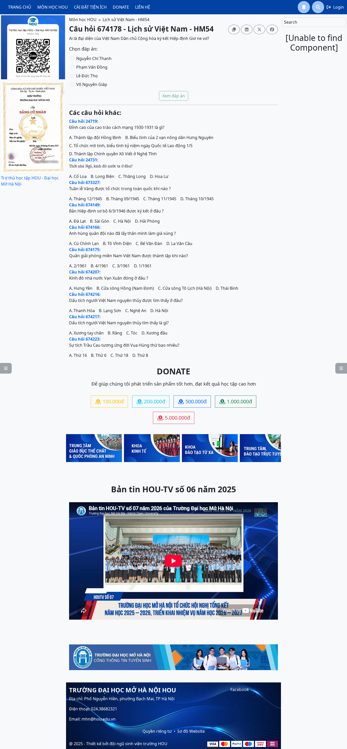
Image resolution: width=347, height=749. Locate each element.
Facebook (239, 689)
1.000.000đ (235, 401)
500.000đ (192, 401)
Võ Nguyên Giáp (91, 84)
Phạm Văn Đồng (91, 67)
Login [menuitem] (335, 7)
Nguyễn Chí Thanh (94, 58)
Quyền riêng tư (157, 731)
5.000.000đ (173, 417)
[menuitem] (19, 7)
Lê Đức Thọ (87, 76)
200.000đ (151, 401)
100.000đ (109, 401)
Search (290, 22)
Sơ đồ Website (191, 731)
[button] (304, 7)
